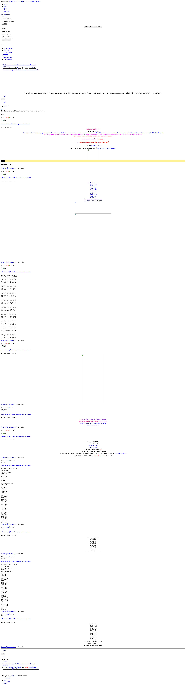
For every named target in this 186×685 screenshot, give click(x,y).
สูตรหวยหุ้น (6, 54)
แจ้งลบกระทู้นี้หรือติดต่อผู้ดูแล (8, 168)
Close (9, 40)
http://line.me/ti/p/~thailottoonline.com (106, 148)
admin (26, 68)
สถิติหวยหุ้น (6, 50)
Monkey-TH (11, 676)
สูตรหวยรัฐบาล (7, 55)
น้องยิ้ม (34, 68)
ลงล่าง (5, 106)
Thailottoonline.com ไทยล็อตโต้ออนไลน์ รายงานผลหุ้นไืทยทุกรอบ (24, 1)
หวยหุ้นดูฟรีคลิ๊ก (7, 59)
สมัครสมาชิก (98, 26)
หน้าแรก (86, 26)
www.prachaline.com (93, 425)
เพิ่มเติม (3, 99)
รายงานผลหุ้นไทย (7, 48)
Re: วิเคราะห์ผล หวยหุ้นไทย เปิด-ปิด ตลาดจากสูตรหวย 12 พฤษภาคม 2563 (16, 177)
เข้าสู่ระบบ (4, 23)
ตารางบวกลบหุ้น (7, 52)
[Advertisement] (44, 82)
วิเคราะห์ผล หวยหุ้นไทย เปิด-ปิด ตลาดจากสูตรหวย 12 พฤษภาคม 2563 (15, 123)
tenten (30, 68)
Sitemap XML (6, 681)
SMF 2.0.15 (15, 675)
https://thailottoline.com (96, 145)
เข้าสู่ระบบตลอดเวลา (8, 21)
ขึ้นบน (5, 661)
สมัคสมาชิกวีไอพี (7, 57)
